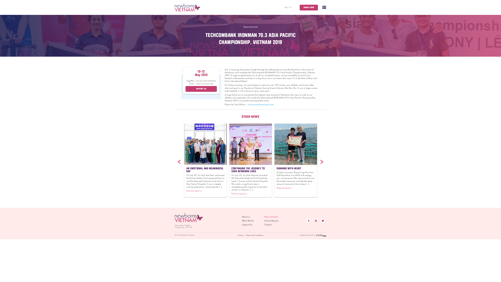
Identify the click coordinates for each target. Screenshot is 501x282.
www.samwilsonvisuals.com (261, 104)
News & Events (250, 26)
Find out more (192, 190)
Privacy (241, 235)
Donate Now (309, 7)
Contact (268, 224)
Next (321, 162)
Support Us (247, 224)
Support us (201, 89)
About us (246, 216)
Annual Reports (271, 220)
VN (290, 7)
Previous (179, 162)
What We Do (248, 220)
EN (286, 7)
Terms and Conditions (254, 235)
